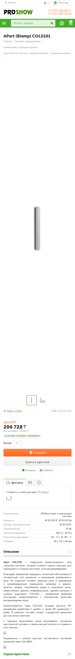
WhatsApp (63, 2)
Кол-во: (7, 443)
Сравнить (48, 470)
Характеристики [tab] (16, 654)
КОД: (54, 411)
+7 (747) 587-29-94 (60, 13)
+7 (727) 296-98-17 (60, 10)
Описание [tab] (11, 552)
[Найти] (51, 23)
